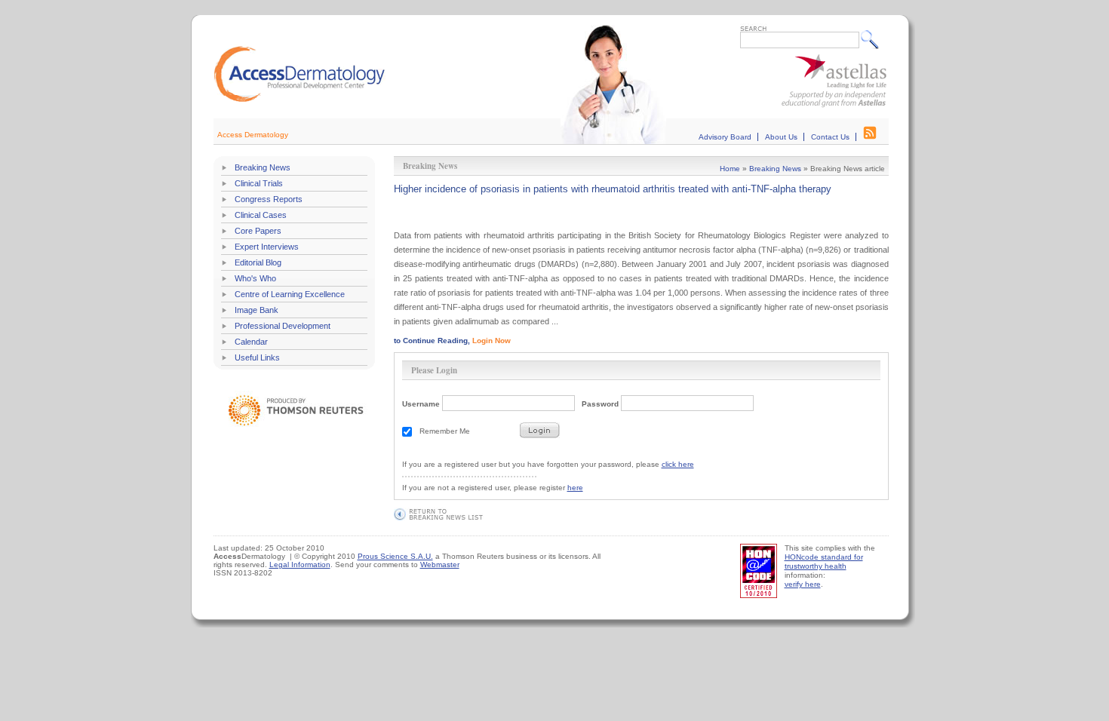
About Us (781, 137)
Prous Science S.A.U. (395, 556)
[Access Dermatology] (300, 100)
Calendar (251, 341)
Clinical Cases (261, 214)
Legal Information (299, 564)
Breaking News (262, 167)
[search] (873, 39)
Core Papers (258, 230)
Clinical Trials (259, 183)
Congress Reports (269, 199)
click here (678, 464)
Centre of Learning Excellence (290, 294)
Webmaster (439, 564)
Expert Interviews (267, 246)
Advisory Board (725, 137)
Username (421, 404)
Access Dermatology (252, 134)
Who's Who (255, 278)
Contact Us (830, 137)
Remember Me (444, 431)
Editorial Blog (258, 262)
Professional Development (282, 325)
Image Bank (256, 309)
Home (730, 168)
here (575, 487)
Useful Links (257, 357)
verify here (803, 584)
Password (600, 404)
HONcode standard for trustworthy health (824, 561)
